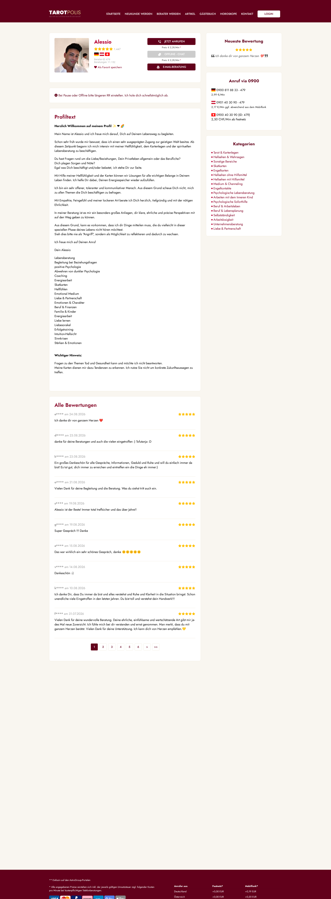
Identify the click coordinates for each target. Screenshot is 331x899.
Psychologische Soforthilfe (230, 202)
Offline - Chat (174, 54)
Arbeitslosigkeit (223, 219)
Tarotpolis (65, 14)
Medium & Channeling (228, 184)
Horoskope (228, 14)
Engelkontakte (222, 188)
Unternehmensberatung (228, 224)
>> (156, 647)
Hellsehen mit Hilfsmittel (228, 179)
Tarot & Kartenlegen (225, 152)
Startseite (113, 14)
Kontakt (247, 14)
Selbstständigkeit (224, 215)
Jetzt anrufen (174, 41)
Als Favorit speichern (109, 67)
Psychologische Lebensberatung (233, 193)
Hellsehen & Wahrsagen (228, 157)
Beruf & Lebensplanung (228, 210)
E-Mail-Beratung (174, 67)
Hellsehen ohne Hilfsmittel (230, 175)
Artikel (190, 14)
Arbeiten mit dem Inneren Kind (233, 197)
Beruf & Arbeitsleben (226, 206)
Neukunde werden (138, 14)
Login (268, 14)
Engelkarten (220, 170)
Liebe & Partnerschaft (227, 228)
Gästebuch (208, 14)
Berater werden (169, 14)
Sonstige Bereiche (225, 161)
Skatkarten (220, 166)
